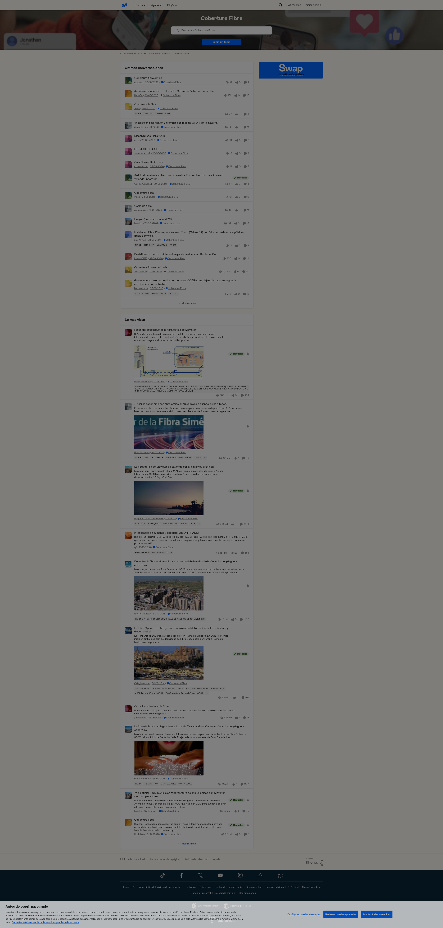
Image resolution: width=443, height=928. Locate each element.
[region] (221, 914)
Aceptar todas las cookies (377, 914)
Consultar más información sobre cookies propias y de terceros (45, 922)
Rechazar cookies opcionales (340, 914)
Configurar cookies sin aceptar (303, 914)
